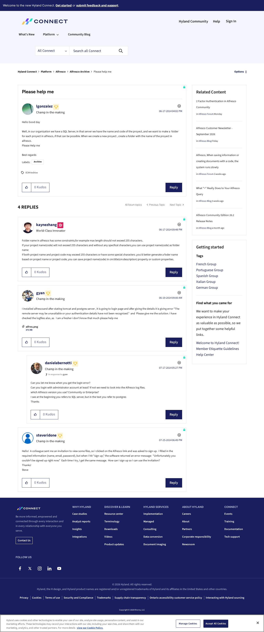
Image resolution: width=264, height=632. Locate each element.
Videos (108, 537)
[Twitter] (29, 568)
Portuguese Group (209, 270)
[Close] (257, 623)
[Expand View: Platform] (58, 34)
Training (229, 522)
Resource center (113, 514)
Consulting (149, 529)
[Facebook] (20, 568)
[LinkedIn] (49, 568)
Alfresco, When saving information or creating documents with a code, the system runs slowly (217, 161)
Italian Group (206, 281)
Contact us (24, 540)
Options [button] (239, 72)
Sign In (231, 21)
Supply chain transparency (130, 598)
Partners (187, 529)
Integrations (79, 537)
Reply (174, 187)
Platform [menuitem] (49, 34)
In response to (58, 374)
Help (216, 21)
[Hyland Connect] (45, 21)
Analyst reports (81, 522)
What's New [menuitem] (27, 34)
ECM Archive (32, 172)
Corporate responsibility (196, 537)
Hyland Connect (27, 72)
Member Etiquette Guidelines (217, 348)
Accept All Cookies (216, 623)
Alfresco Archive (79, 72)
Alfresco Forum (206, 114)
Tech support (232, 537)
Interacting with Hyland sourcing (225, 598)
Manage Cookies (188, 623)
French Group (206, 264)
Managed (148, 522)
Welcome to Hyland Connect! (217, 343)
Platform (46, 72)
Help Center (205, 354)
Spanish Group (207, 275)
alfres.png (32, 327)
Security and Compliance (78, 598)
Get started (63, 5)
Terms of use (52, 598)
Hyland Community (193, 21)
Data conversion (153, 537)
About (185, 522)
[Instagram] (39, 568)
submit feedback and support (97, 5)
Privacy (24, 598)
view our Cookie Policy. (90, 628)
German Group (207, 287)
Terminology (111, 522)
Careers (186, 514)
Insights (77, 529)
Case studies (79, 514)
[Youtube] (59, 568)
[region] (132, 623)
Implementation (153, 514)
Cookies (36, 598)
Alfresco (61, 72)
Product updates (114, 544)
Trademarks (104, 598)
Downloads (111, 529)
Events (228, 514)
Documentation (233, 529)
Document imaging (154, 544)
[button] (26, 187)
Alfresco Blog (205, 141)
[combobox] (98, 51)
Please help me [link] (102, 72)
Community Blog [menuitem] (79, 34)
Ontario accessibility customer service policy (176, 598)
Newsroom (188, 544)
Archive (38, 161)
